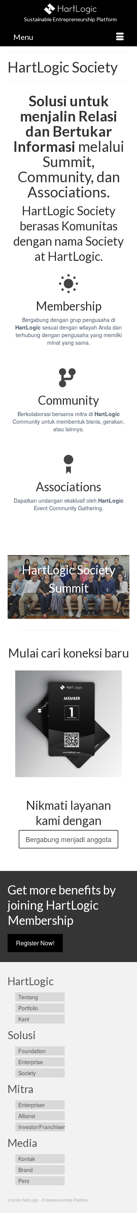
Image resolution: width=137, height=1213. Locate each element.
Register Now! (35, 943)
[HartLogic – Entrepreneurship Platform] (70, 8)
